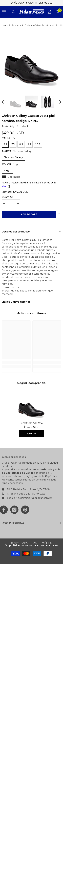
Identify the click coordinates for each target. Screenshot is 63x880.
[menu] (4, 12)
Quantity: (7, 196)
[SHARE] (58, 213)
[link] (16, 362)
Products (16, 25)
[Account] (50, 12)
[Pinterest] (25, 510)
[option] (31, 59)
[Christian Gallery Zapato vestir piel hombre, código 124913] (31, 404)
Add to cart (29, 214)
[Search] (13, 12)
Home (5, 25)
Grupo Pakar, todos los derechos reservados (31, 545)
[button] (2, 101)
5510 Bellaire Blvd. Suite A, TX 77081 (29, 489)
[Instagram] (14, 510)
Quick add (31, 434)
